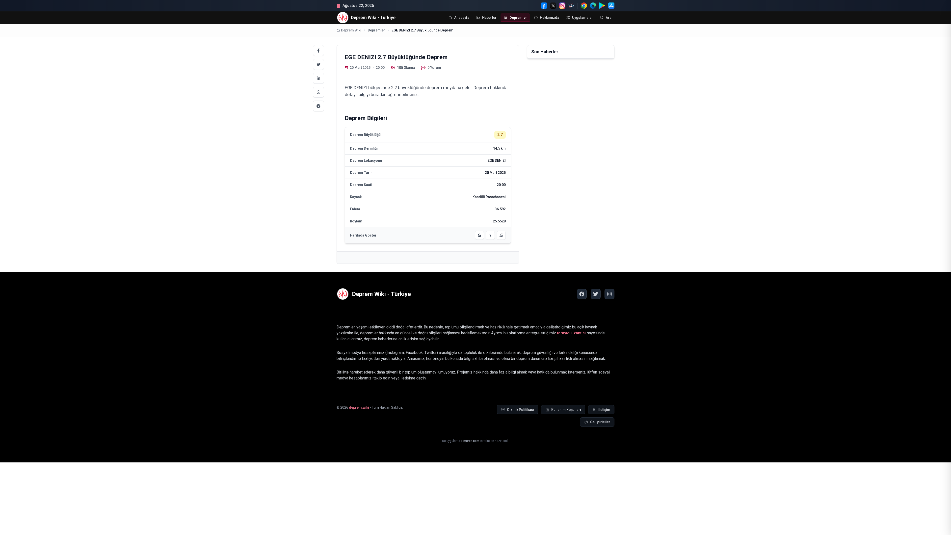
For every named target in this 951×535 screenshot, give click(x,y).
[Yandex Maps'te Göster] (490, 235)
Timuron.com (470, 441)
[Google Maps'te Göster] (479, 235)
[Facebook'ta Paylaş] (318, 50)
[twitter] (596, 294)
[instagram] (609, 294)
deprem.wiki (359, 407)
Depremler (376, 30)
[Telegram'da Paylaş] (318, 106)
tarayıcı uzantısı (571, 333)
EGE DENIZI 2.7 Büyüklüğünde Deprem (422, 30)
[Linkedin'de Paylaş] (318, 78)
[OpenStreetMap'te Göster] (501, 235)
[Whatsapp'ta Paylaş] (318, 92)
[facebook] (582, 294)
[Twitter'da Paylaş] (318, 64)
